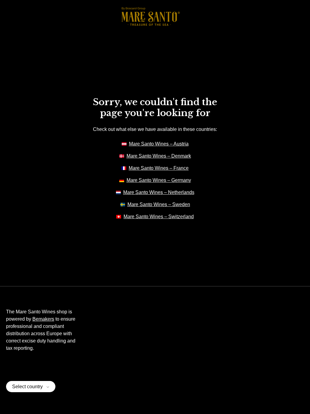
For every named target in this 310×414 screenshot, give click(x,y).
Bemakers (43, 319)
